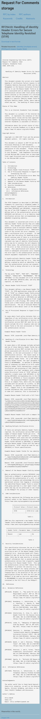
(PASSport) (5, 49)
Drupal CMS (5, 718)
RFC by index (9, 14)
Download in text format (10, 41)
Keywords (7, 18)
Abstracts (30, 18)
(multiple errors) (30, 46)
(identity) (20, 46)
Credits (19, 18)
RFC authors (25, 14)
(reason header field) (19, 49)
